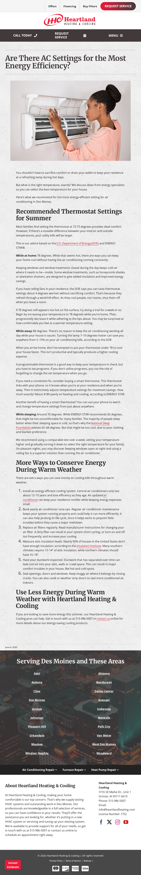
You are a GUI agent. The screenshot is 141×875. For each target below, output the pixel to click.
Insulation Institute (89, 546)
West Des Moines (104, 744)
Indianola (104, 709)
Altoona (104, 673)
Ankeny (37, 682)
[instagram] (117, 822)
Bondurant (104, 682)
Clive (37, 691)
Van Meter (104, 735)
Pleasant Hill (37, 726)
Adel (37, 673)
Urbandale (37, 735)
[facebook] (101, 822)
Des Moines (37, 700)
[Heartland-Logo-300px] (69, 15)
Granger (104, 700)
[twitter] (109, 822)
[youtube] (125, 822)
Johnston (37, 718)
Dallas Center (104, 691)
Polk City (104, 726)
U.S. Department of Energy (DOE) (77, 243)
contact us (103, 618)
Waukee (36, 744)
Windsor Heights (37, 753)
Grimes (37, 709)
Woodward (104, 753)
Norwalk (104, 718)
